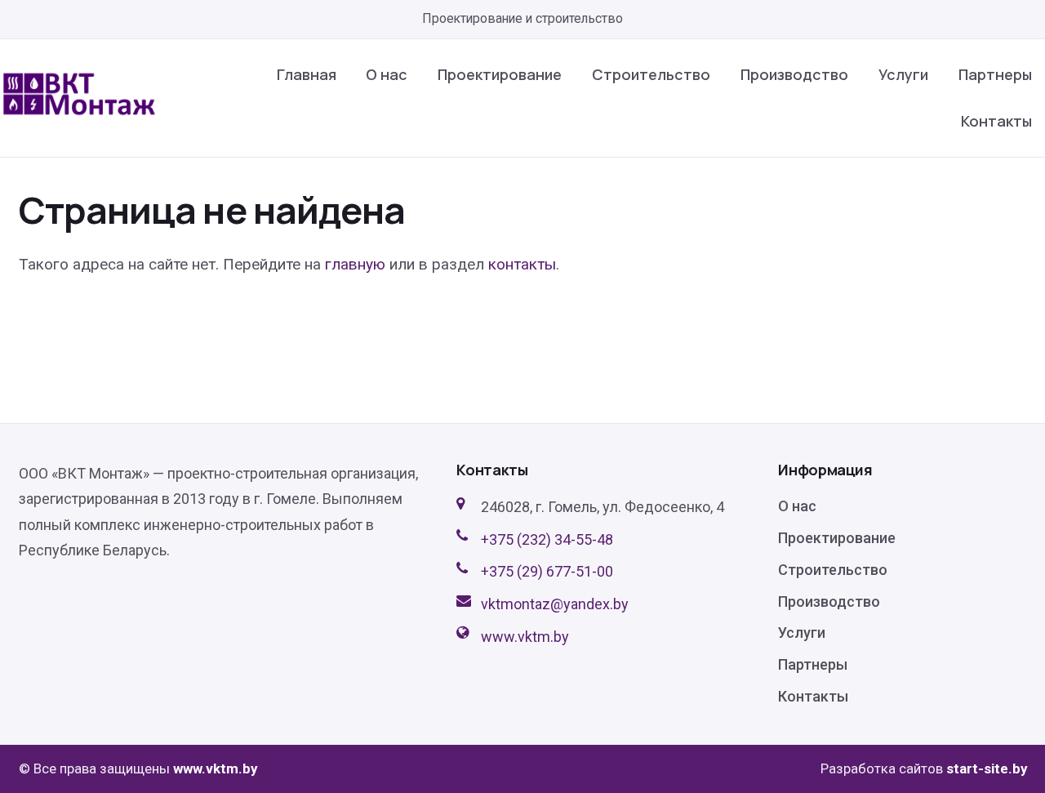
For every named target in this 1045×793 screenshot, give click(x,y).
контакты (522, 264)
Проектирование (500, 74)
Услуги (903, 74)
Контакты (996, 121)
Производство (794, 74)
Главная (306, 74)
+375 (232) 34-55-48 (547, 539)
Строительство (651, 74)
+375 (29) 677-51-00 (547, 571)
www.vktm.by (525, 636)
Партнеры (995, 74)
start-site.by (986, 768)
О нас (386, 74)
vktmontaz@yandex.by (555, 604)
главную (355, 264)
